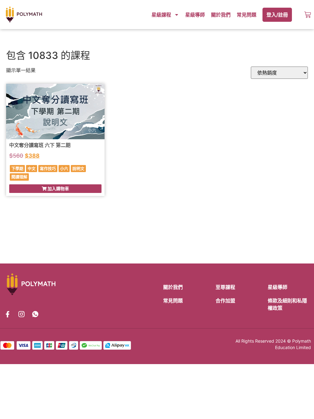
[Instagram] (21, 314)
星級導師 (195, 15)
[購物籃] (307, 14)
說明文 (78, 168)
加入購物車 (58, 188)
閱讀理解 (19, 176)
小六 (64, 168)
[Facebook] (8, 314)
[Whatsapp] (35, 314)
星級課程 (161, 15)
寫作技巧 (48, 168)
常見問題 (246, 15)
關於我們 (221, 15)
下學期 (17, 168)
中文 (32, 168)
